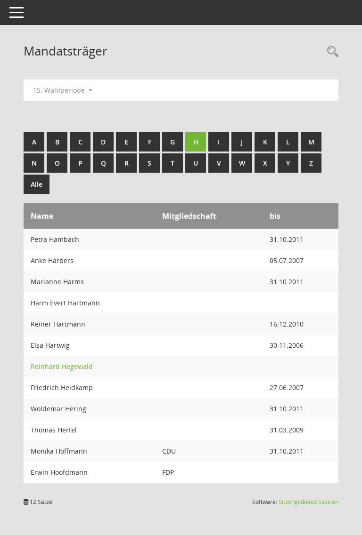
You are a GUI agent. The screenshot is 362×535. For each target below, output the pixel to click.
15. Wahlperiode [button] (60, 90)
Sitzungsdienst (308, 502)
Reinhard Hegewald (62, 366)
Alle (36, 184)
